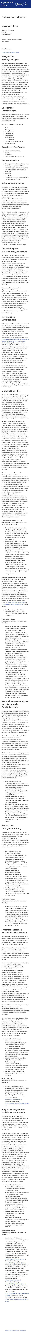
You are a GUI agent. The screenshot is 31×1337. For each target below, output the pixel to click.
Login (19, 4)
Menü (26, 4)
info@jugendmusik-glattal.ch (10, 52)
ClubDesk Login (23, 1330)
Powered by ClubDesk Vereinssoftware (12, 1330)
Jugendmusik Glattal (7, 4)
